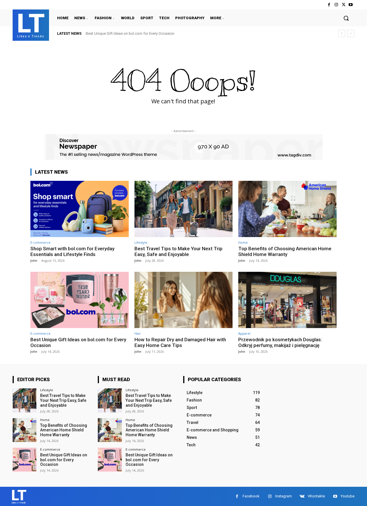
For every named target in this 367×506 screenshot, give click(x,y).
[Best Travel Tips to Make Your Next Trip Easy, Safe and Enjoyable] (183, 209)
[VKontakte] (302, 496)
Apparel (244, 333)
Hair (137, 333)
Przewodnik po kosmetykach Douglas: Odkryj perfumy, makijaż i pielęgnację (280, 342)
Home (243, 242)
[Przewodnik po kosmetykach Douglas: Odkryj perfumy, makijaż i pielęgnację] (287, 300)
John (33, 260)
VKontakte (316, 496)
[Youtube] (350, 4)
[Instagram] (336, 4)
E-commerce (40, 242)
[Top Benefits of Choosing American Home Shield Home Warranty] (287, 209)
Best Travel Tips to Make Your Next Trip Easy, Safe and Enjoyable (178, 251)
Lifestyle (140, 242)
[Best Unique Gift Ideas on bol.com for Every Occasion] (79, 300)
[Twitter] (343, 4)
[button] (346, 18)
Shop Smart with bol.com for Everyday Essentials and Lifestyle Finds (72, 251)
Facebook (251, 496)
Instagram (283, 496)
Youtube (347, 496)
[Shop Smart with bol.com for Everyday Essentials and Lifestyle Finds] (79, 209)
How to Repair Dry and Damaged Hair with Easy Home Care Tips (180, 342)
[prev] (341, 33)
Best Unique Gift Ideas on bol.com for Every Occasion (130, 33)
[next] (350, 33)
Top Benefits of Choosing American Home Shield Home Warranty (284, 251)
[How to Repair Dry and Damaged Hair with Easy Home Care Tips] (183, 300)
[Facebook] (329, 4)
